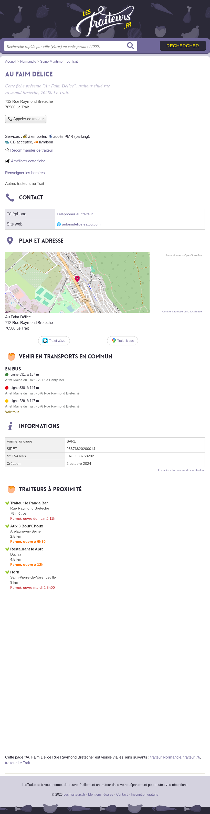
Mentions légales (100, 794)
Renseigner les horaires (25, 173)
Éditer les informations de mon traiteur (181, 470)
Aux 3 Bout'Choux (26, 526)
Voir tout (12, 412)
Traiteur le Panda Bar (29, 503)
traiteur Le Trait (17, 763)
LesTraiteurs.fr (105, 21)
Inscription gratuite (144, 794)
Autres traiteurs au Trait (24, 183)
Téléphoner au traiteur (75, 214)
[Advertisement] (162, 104)
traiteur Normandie (165, 757)
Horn (14, 572)
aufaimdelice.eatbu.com (81, 224)
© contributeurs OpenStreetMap (184, 255)
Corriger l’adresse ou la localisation (182, 311)
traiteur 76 (191, 757)
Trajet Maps (125, 341)
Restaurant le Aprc (27, 549)
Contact (122, 794)
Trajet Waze (57, 341)
